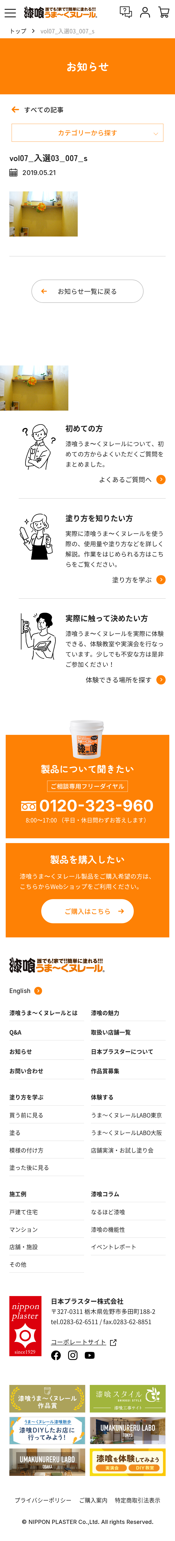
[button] (10, 13)
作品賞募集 (105, 1071)
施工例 (17, 1194)
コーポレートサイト (78, 1341)
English (20, 990)
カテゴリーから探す (87, 132)
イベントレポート (113, 1247)
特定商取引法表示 (137, 1500)
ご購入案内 (93, 1500)
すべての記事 (44, 109)
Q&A (15, 1032)
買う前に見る (26, 1115)
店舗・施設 (23, 1247)
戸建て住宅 (23, 1212)
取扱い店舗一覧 (111, 1032)
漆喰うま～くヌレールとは (43, 1013)
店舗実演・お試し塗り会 (122, 1150)
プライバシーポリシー (43, 1500)
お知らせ (20, 1051)
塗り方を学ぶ (26, 1097)
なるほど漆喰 (108, 1212)
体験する (102, 1097)
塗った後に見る (29, 1167)
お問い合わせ (26, 1071)
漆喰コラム (105, 1194)
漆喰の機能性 (108, 1229)
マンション (23, 1229)
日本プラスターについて (122, 1051)
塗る (15, 1133)
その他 (17, 1264)
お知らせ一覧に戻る (87, 291)
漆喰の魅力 (105, 1013)
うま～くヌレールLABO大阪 (126, 1133)
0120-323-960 (96, 805)
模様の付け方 (26, 1150)
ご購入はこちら (87, 911)
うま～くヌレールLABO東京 (126, 1115)
